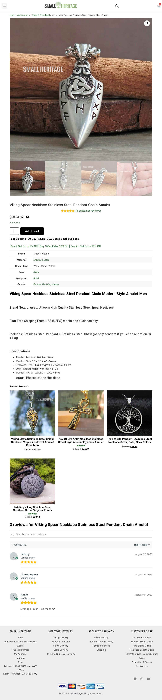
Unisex (55, 284)
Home (12, 15)
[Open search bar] (116, 5)
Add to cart (32, 231)
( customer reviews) (88, 210)
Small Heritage (75, 693)
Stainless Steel (41, 259)
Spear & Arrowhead (41, 15)
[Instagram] (141, 678)
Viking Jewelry (23, 15)
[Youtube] (148, 678)
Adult (36, 278)
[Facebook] (135, 678)
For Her (37, 284)
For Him (46, 284)
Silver (36, 272)
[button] (4, 6)
